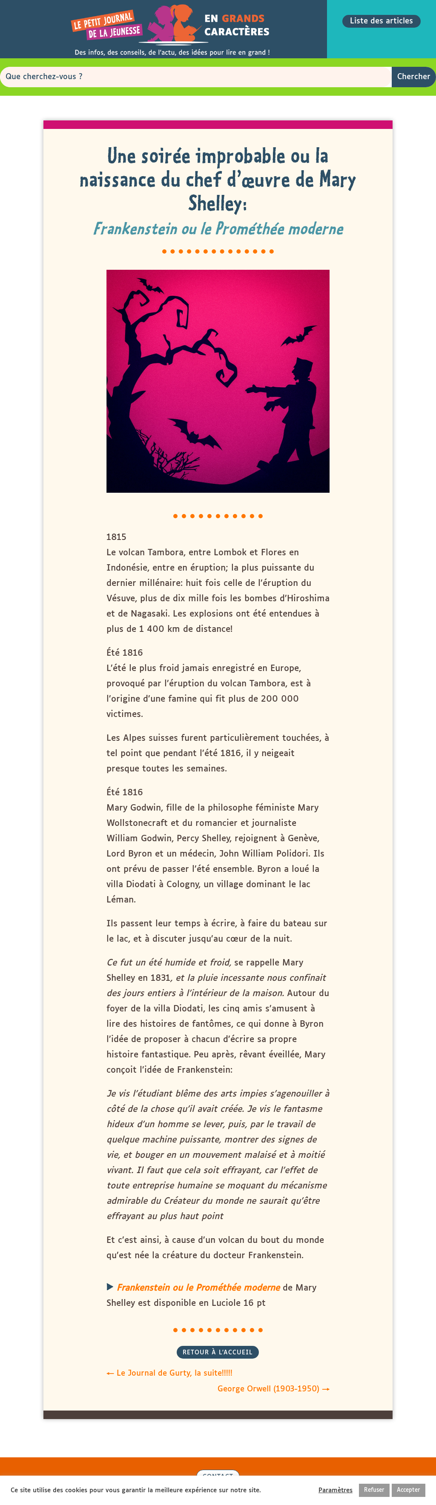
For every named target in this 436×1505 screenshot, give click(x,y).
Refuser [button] (374, 1490)
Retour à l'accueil (218, 1353)
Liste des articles (381, 21)
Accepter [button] (408, 1490)
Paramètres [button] (335, 1490)
